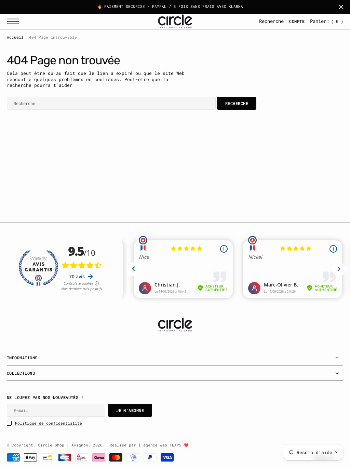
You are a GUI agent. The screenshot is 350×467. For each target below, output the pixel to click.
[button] (15, 21)
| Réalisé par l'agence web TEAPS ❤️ (146, 445)
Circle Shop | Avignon (63, 445)
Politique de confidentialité (48, 423)
